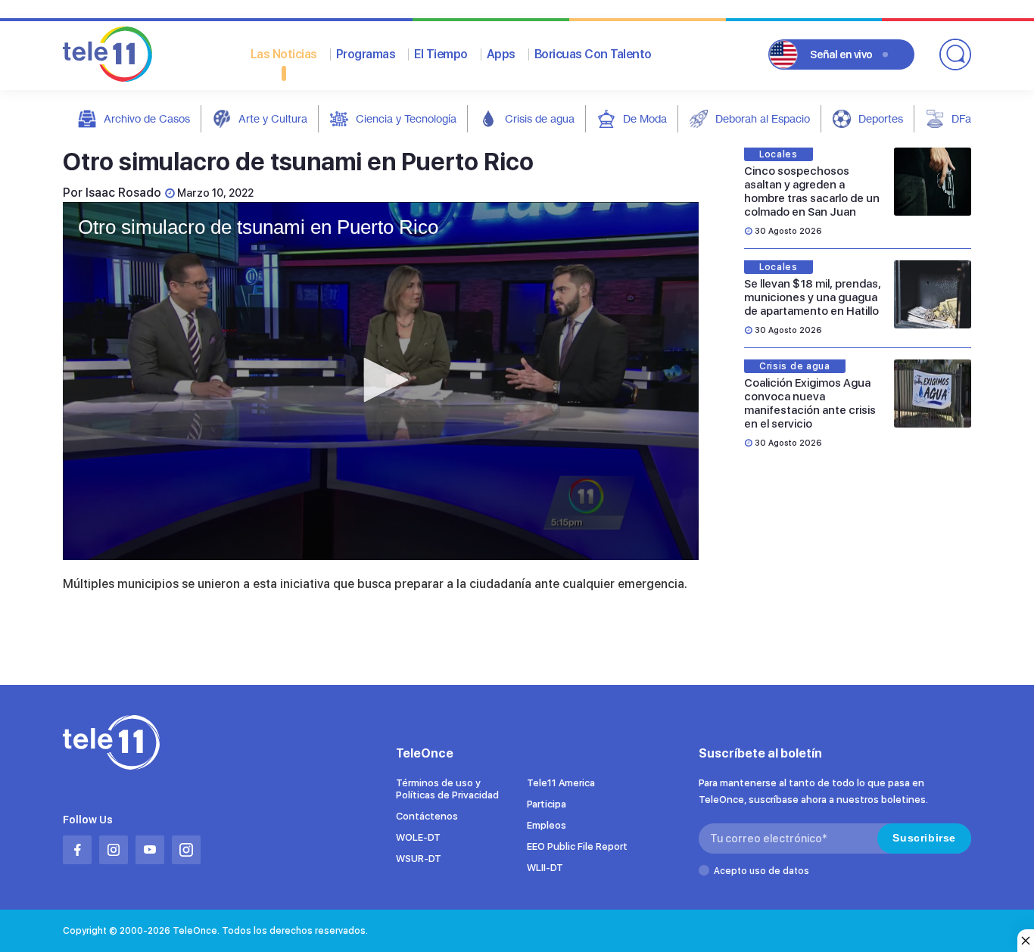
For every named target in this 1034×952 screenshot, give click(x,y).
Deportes (880, 118)
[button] (380, 380)
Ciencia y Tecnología (406, 118)
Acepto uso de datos (761, 871)
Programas (366, 54)
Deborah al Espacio (762, 118)
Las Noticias (284, 54)
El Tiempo (441, 54)
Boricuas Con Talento (593, 54)
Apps (501, 54)
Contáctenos (427, 816)
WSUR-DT (418, 858)
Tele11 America (561, 783)
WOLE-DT (418, 837)
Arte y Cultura (272, 118)
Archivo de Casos (147, 118)
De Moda (645, 118)
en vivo (841, 54)
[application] (381, 381)
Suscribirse (924, 838)
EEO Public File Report (577, 846)
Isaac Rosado (123, 192)
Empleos (546, 825)
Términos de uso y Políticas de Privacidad (447, 789)
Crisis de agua (540, 118)
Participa (546, 804)
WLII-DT (545, 867)
